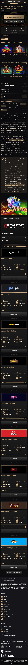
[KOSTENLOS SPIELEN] (6, 48)
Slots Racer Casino (8, 403)
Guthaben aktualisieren (14, 31)
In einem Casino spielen (16, 140)
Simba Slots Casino (8, 476)
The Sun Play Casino (9, 439)
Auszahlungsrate (5, 89)
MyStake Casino (7, 295)
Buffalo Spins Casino (9, 512)
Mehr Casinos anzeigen (14, 572)
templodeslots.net (14, 663)
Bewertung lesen (21, 31)
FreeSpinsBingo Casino (10, 548)
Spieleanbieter (5, 83)
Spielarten (4, 95)
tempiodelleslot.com (19, 661)
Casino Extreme (7, 259)
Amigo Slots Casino (8, 331)
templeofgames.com (21, 660)
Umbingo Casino (7, 367)
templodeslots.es (8, 661)
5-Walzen (4, 39)
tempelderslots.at (10, 660)
